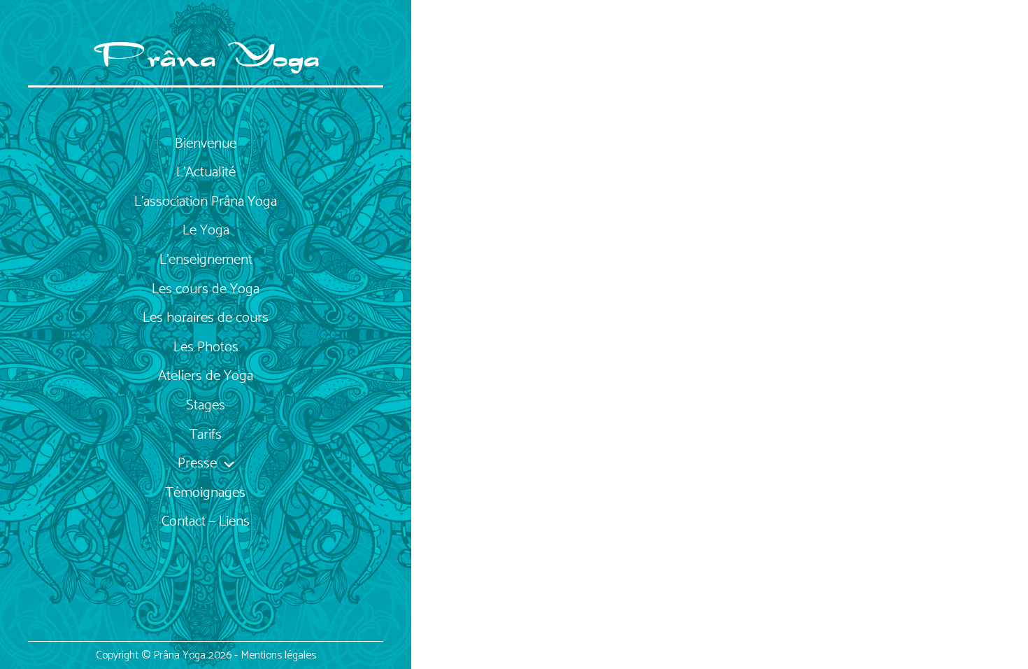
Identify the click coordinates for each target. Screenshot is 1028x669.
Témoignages (205, 493)
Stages (205, 405)
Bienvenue (205, 143)
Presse (197, 463)
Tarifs (206, 434)
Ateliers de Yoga (205, 376)
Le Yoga (206, 230)
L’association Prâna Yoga (205, 201)
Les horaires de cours (206, 318)
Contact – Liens (206, 521)
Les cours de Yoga (205, 289)
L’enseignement (205, 260)
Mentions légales (278, 655)
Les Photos (205, 347)
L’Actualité (206, 172)
